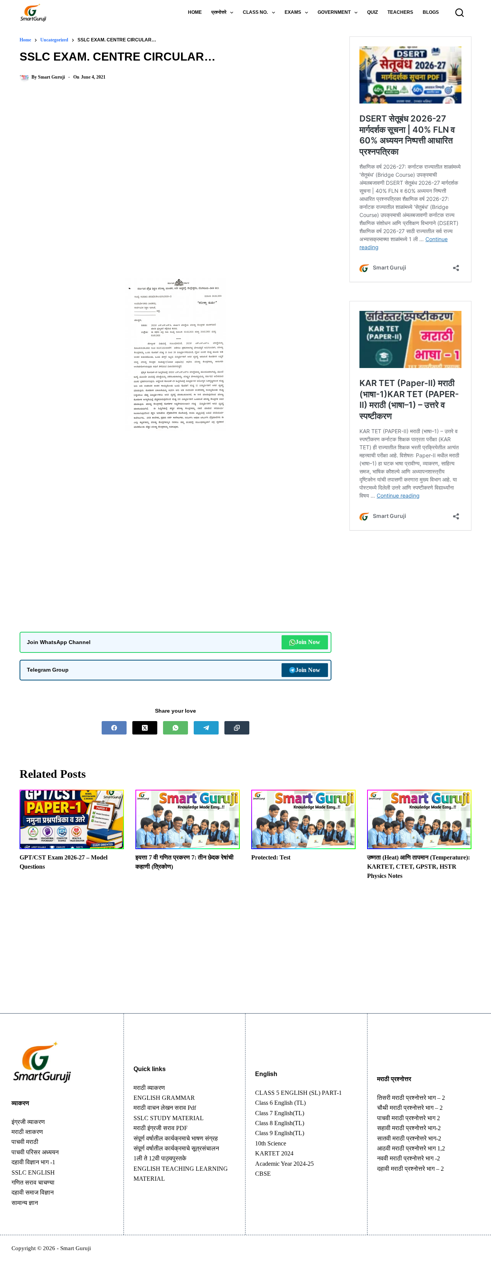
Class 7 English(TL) (279, 1113)
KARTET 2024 (274, 1153)
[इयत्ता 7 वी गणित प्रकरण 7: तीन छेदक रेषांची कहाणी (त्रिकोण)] (187, 819)
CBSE (263, 1173)
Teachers (400, 12)
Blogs (431, 12)
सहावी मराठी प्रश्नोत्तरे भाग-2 (409, 1128)
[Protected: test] (303, 819)
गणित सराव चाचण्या (33, 1182)
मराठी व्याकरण (149, 1088)
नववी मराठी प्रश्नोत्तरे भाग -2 (408, 1158)
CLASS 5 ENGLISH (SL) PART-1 (298, 1092)
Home (195, 12)
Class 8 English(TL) (279, 1123)
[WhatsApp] (175, 728)
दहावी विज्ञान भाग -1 (33, 1162)
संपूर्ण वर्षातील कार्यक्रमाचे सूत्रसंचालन (176, 1148)
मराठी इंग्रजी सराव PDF (160, 1128)
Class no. (255, 12)
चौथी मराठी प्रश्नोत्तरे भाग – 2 (410, 1107)
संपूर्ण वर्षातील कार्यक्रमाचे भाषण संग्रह (175, 1138)
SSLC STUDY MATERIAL (168, 1118)
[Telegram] (206, 728)
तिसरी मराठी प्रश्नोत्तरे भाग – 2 (411, 1097)
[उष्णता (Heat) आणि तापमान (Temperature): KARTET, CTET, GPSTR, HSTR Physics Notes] (419, 819)
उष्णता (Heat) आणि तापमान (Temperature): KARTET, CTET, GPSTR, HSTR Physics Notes (418, 866)
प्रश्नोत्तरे (218, 12)
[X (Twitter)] (144, 728)
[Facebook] (114, 728)
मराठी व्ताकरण (27, 1132)
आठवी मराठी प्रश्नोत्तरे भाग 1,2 (411, 1148)
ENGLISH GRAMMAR (164, 1097)
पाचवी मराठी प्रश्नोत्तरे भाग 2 (408, 1118)
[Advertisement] (175, 151)
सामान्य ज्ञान (25, 1203)
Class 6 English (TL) (280, 1102)
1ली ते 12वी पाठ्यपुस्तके (159, 1158)
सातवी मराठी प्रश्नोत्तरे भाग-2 (409, 1138)
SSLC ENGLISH (33, 1172)
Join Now (307, 642)
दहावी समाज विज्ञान (33, 1192)
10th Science (270, 1143)
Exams (293, 12)
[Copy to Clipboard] (236, 728)
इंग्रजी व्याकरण (28, 1122)
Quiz (372, 12)
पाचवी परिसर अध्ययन (35, 1152)
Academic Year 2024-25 (284, 1163)
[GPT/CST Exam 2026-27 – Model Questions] (72, 819)
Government (334, 12)
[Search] (459, 12)
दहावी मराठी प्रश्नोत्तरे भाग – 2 (410, 1168)
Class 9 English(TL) (279, 1133)
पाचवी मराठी (25, 1142)
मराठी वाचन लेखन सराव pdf (164, 1107)
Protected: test (270, 857)
